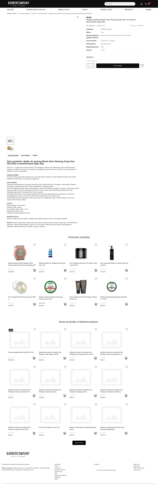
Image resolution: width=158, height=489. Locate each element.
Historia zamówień (138, 468)
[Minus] (87, 66)
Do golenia (34, 13)
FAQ (55, 473)
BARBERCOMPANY (12, 13)
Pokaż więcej (79, 443)
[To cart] (34, 270)
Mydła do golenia (43, 13)
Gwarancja (57, 468)
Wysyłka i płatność (59, 470)
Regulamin (57, 477)
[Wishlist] (34, 245)
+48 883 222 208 (101, 468)
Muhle (89, 17)
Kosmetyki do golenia (24, 13)
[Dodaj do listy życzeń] (77, 17)
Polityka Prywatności (60, 475)
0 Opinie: (141, 25)
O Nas (56, 466)
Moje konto (136, 466)
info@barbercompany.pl (103, 472)
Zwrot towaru (58, 471)
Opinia (56, 479)
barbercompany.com (102, 474)
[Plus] (93, 66)
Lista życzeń (137, 470)
